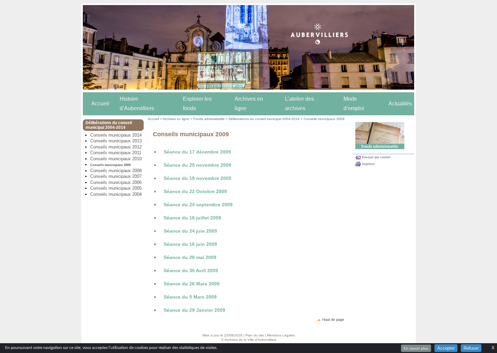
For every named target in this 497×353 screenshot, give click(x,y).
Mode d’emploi (354, 103)
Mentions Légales (281, 335)
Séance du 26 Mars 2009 (191, 283)
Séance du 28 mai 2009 (190, 257)
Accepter (446, 348)
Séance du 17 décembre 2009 (197, 152)
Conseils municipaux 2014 (116, 135)
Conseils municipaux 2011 (115, 152)
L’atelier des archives (299, 103)
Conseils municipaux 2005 (116, 188)
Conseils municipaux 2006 (116, 182)
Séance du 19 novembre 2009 (197, 178)
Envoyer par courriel (376, 157)
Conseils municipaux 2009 (110, 165)
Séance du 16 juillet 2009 (192, 217)
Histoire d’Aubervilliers (137, 103)
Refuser (471, 348)
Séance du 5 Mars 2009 (190, 297)
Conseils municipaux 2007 (116, 176)
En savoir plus (416, 348)
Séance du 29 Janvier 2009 (194, 310)
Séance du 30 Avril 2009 (191, 270)
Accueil (100, 104)
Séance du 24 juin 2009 (190, 231)
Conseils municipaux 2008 (116, 170)
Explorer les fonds (197, 103)
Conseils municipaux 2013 (116, 140)
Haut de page (333, 319)
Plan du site (254, 335)
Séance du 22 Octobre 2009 (195, 191)
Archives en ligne (249, 103)
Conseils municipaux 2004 (116, 194)
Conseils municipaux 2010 (116, 158)
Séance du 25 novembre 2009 (197, 165)
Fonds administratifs (208, 119)
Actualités (400, 104)
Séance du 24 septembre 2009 (198, 204)
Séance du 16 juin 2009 (190, 244)
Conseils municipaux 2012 (116, 146)
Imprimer (368, 164)
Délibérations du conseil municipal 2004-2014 (264, 119)
